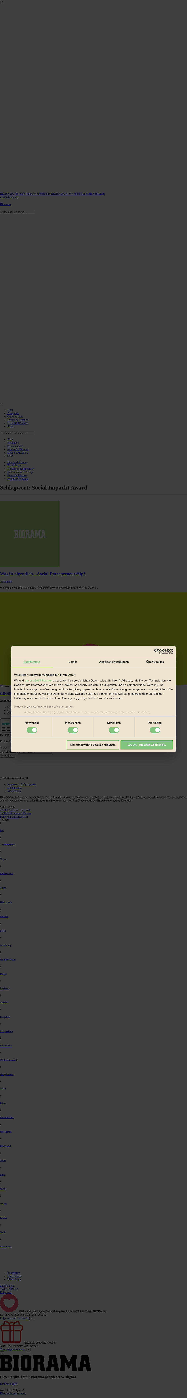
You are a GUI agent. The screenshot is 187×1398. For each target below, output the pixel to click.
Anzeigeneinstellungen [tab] (114, 661)
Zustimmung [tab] (32, 661)
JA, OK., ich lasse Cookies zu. (147, 744)
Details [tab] (72, 661)
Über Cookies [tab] (155, 661)
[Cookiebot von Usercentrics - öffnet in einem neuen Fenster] (157, 651)
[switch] (73, 730)
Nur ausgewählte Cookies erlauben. (93, 744)
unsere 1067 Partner (38, 680)
